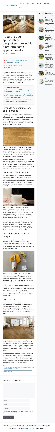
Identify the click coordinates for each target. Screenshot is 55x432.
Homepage (21, 3)
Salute (20, 7)
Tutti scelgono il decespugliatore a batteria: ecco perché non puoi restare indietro (49, 57)
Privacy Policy (30, 430)
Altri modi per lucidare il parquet (14, 65)
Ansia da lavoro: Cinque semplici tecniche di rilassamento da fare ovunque (50, 48)
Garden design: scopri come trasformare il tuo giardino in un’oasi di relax (50, 38)
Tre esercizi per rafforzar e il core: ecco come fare (49, 30)
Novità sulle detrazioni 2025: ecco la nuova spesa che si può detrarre (50, 74)
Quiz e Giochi (47, 3)
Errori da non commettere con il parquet (16, 60)
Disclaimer (23, 430)
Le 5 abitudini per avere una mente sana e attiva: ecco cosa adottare (49, 82)
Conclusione (9, 67)
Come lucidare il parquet (12, 62)
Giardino (39, 3)
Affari (28, 3)
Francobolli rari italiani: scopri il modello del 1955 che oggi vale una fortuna (49, 22)
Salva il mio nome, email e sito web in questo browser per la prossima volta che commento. (18, 412)
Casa (33, 3)
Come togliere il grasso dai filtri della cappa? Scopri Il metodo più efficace (50, 65)
